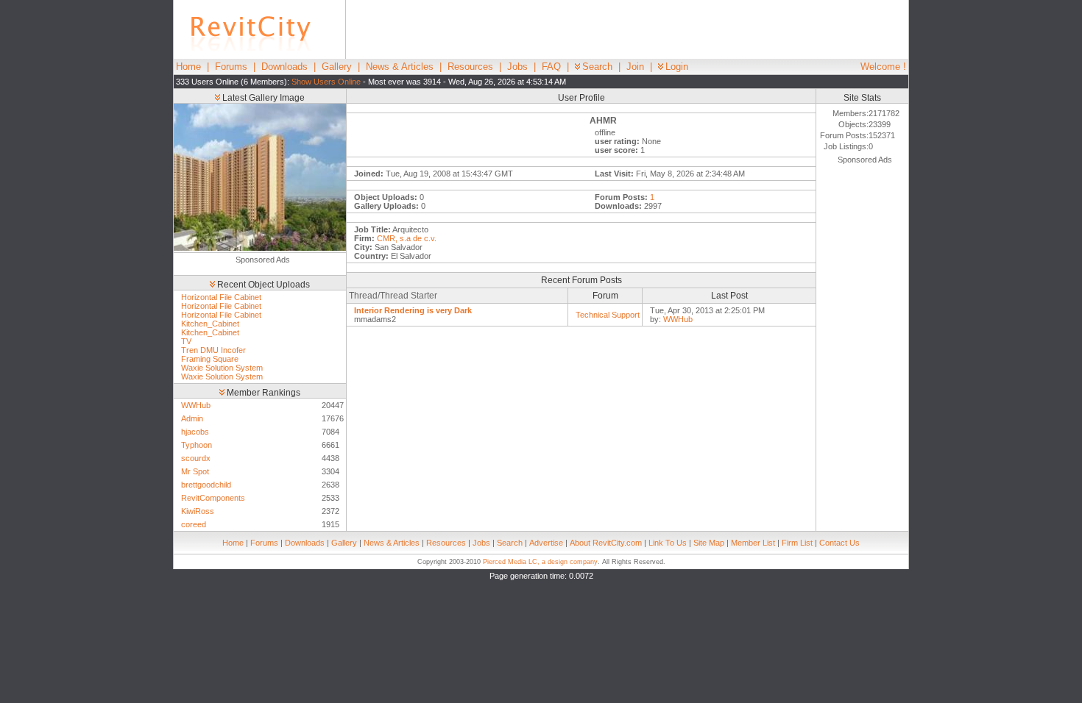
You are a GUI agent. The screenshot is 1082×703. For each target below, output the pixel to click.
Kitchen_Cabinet (210, 323)
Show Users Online (326, 81)
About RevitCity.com (606, 542)
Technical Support (608, 314)
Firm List (797, 542)
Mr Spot (195, 471)
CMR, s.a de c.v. (406, 238)
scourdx (196, 458)
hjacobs (195, 431)
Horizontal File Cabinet (221, 297)
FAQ (551, 66)
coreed (193, 524)
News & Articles (400, 66)
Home (188, 66)
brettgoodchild (206, 484)
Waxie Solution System (222, 367)
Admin (192, 418)
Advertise (546, 542)
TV (186, 341)
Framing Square (209, 358)
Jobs (517, 66)
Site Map (708, 542)
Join (635, 66)
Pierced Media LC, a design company (540, 561)
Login (676, 66)
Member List (753, 542)
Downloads (284, 66)
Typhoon (196, 444)
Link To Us (667, 542)
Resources (470, 66)
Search (597, 66)
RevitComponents (213, 497)
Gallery (337, 66)
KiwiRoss (197, 511)
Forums (231, 66)
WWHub (196, 405)
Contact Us (839, 542)
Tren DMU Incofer (213, 350)
